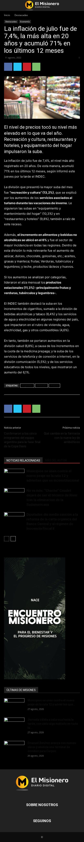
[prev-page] (6, 538)
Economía (25, 21)
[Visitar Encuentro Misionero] (42, 618)
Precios (54, 385)
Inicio (7, 15)
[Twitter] (17, 67)
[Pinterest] (27, 67)
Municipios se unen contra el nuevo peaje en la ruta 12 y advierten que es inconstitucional (53, 475)
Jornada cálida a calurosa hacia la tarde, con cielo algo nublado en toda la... (53, 723)
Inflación (41, 385)
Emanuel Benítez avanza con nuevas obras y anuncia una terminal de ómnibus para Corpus (52, 747)
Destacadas (21, 15)
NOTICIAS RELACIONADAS (23, 460)
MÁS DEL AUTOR (56, 460)
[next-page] (13, 538)
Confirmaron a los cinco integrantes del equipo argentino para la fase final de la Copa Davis (22, 440)
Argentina (27, 385)
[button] (6, 5)
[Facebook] (8, 67)
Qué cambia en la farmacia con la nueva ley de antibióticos (62, 438)
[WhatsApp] (36, 67)
